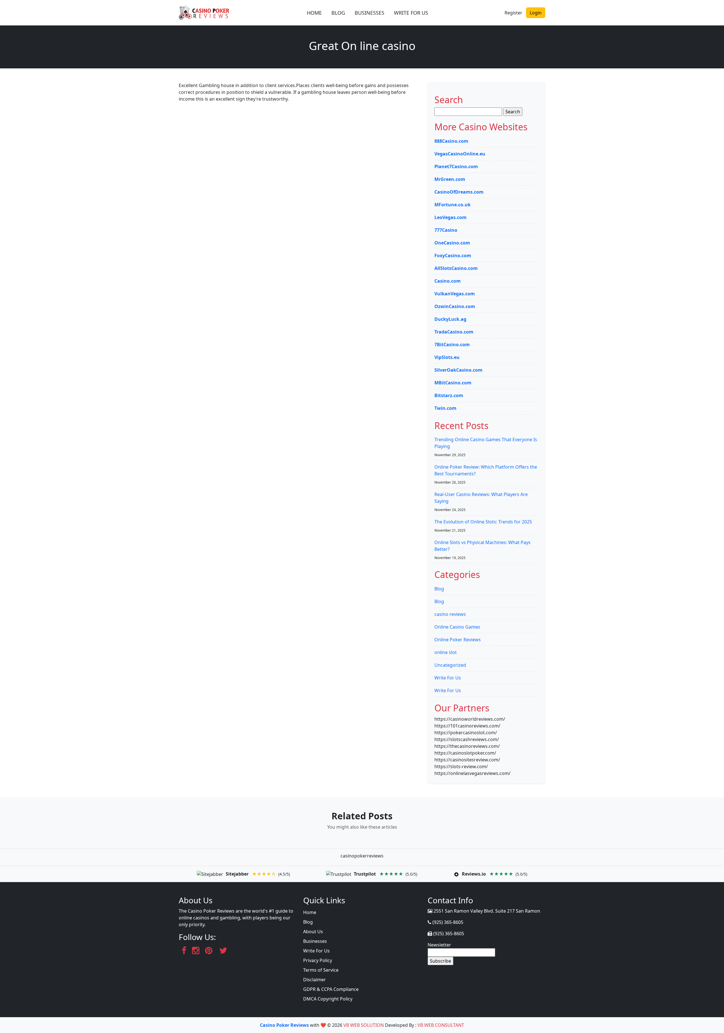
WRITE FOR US (411, 12)
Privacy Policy (317, 960)
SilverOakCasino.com (458, 370)
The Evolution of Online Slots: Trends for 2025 (483, 522)
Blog (439, 589)
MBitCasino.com (452, 383)
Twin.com (445, 408)
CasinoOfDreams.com (459, 192)
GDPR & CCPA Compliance (331, 989)
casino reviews (450, 614)
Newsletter (439, 945)
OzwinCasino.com (454, 306)
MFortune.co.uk (452, 205)
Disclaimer (314, 979)
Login (536, 13)
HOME (314, 12)
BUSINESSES (369, 12)
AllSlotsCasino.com (456, 268)
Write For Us (447, 678)
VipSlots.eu (447, 357)
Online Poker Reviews (457, 639)
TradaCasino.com (453, 332)
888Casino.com (451, 141)
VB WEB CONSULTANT (440, 1025)
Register (513, 13)
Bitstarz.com (448, 395)
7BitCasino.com (452, 344)
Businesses (315, 941)
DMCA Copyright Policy (327, 999)
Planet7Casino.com (456, 166)
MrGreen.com (449, 179)
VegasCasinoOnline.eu (459, 154)
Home (309, 912)
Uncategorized (450, 665)
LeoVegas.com (450, 217)
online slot (445, 652)
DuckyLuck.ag (450, 319)
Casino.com (447, 281)
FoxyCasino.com (452, 255)
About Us (313, 931)
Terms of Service (321, 970)
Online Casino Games (457, 627)
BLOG (338, 12)
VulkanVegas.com (454, 294)
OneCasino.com (452, 243)
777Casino (445, 230)
